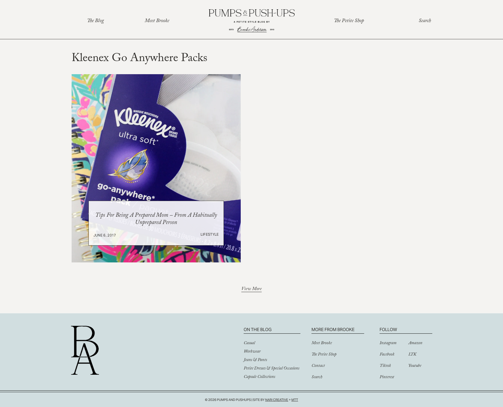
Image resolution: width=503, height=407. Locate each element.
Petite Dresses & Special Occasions (271, 369)
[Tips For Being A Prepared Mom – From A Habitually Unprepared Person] (156, 168)
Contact (318, 366)
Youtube (414, 366)
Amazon (415, 343)
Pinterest (387, 377)
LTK (412, 355)
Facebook (387, 355)
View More (251, 289)
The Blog (95, 21)
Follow (388, 329)
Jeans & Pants (255, 360)
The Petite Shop (349, 21)
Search (425, 21)
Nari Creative (276, 400)
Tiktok (385, 366)
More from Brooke (333, 329)
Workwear (252, 352)
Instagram (388, 343)
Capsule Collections (259, 377)
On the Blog (258, 329)
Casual (249, 343)
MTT (294, 400)
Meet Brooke (157, 21)
